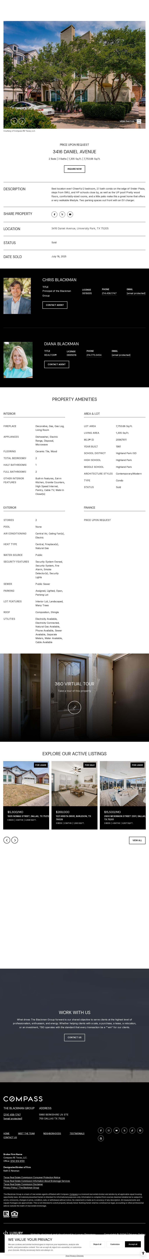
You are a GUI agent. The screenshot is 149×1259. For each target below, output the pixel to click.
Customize (115, 1244)
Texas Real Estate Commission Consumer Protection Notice (31, 1177)
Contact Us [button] (74, 1037)
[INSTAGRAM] (109, 1130)
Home (6, 1133)
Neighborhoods (52, 1133)
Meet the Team (26, 1133)
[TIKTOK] (132, 1130)
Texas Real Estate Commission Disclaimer (23, 1184)
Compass (74, 1194)
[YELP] (124, 1130)
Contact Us (10, 1137)
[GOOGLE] (140, 1130)
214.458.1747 (109, 293)
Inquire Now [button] (75, 169)
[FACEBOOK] (101, 1130)
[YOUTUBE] (116, 1130)
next (22, 121)
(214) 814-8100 (17, 1161)
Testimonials (77, 1133)
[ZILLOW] (101, 1138)
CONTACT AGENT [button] (55, 305)
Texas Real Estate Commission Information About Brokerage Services (36, 1181)
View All (137, 840)
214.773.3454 (94, 355)
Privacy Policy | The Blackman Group (21, 1187)
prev (14, 121)
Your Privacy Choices (74, 1256)
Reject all (97, 1244)
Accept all (133, 1244)
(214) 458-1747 (12, 1114)
